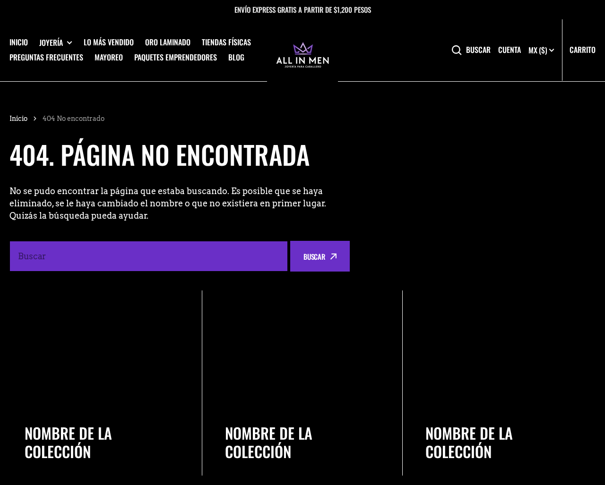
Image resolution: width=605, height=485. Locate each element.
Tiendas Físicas (226, 42)
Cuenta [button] (509, 49)
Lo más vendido (109, 42)
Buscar (478, 49)
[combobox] (148, 256)
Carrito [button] (583, 49)
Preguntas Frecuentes (46, 57)
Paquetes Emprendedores (175, 57)
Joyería (51, 42)
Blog (236, 57)
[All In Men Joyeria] (302, 50)
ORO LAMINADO (167, 42)
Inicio (18, 42)
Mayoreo (109, 57)
